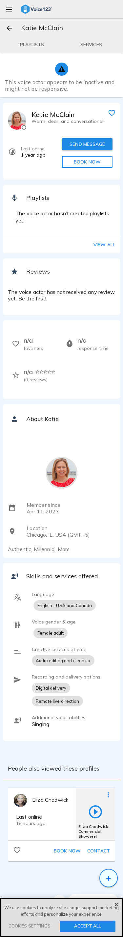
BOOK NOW (87, 162)
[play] (95, 811)
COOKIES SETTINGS (30, 925)
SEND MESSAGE (87, 144)
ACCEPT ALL (87, 925)
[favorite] (111, 112)
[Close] (116, 904)
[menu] (9, 9)
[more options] (108, 794)
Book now (67, 851)
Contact (98, 851)
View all (104, 245)
